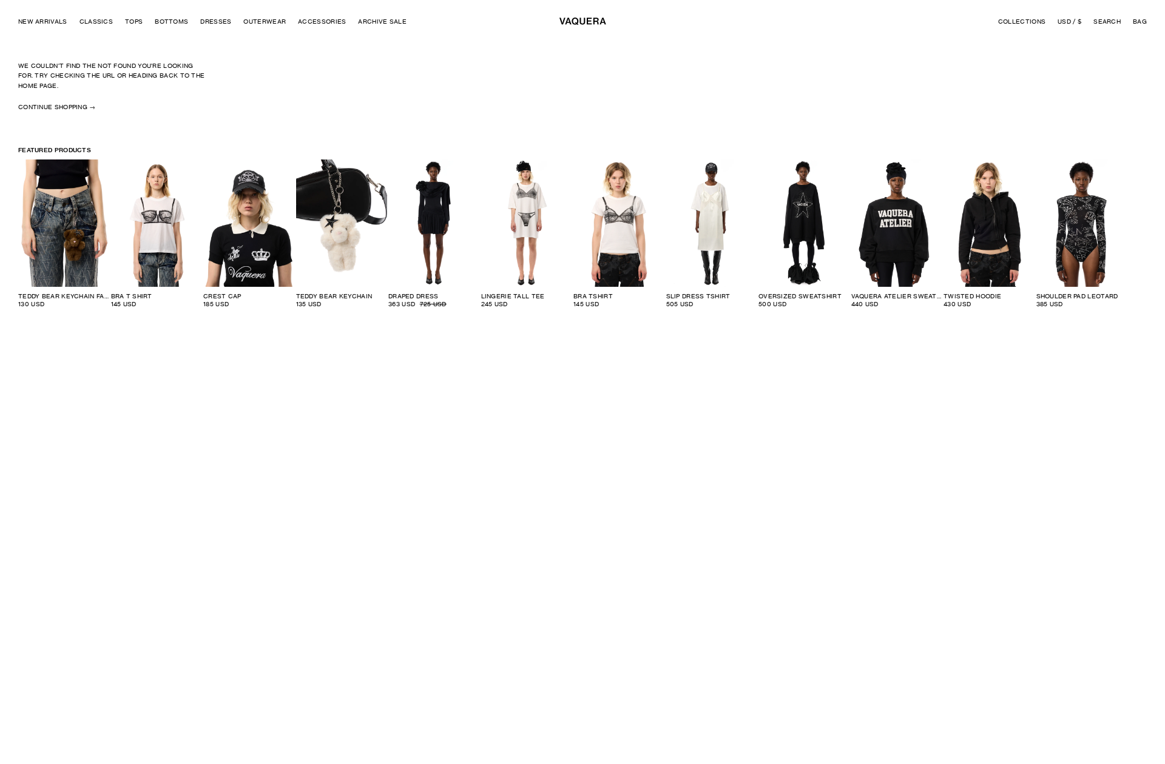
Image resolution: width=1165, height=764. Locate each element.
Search (1107, 21)
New (280, 169)
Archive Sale (382, 21)
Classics (96, 21)
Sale (464, 169)
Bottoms (171, 21)
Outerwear (264, 21)
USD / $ (1069, 21)
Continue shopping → (57, 106)
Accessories (322, 21)
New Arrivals (42, 21)
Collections (1021, 21)
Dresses (215, 21)
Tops (134, 21)
